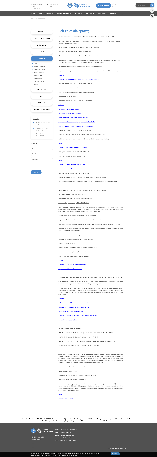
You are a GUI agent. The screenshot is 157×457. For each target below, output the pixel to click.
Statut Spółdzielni (64, 14)
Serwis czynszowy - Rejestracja (62, 419)
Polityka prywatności (109, 421)
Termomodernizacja (94, 421)
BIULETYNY (41, 103)
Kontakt (113, 14)
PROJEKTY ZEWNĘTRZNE (42, 109)
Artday (124, 448)
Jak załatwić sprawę (39, 69)
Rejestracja (32, 419)
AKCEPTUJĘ (115, 453)
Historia (27, 419)
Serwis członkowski (39, 66)
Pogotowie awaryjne (103, 5)
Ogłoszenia (90, 14)
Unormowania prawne (108, 419)
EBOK (35, 63)
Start (33, 14)
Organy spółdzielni (46, 14)
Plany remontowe (39, 81)
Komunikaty (73, 419)
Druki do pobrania (39, 72)
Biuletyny (78, 14)
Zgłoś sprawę (38, 78)
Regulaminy (102, 14)
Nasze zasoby (125, 419)
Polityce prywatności (72, 455)
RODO (37, 419)
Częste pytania (38, 75)
